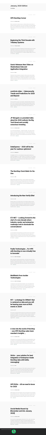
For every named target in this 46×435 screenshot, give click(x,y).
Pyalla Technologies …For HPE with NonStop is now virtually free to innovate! (23, 251)
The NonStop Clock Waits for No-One (22, 172)
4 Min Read (34, 272)
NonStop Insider (5, 429)
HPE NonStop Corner (18, 18)
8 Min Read (34, 14)
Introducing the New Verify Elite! (22, 196)
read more (12, 29)
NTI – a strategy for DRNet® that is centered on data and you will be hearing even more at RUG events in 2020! (22, 303)
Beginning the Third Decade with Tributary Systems (22, 41)
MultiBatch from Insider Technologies (19, 276)
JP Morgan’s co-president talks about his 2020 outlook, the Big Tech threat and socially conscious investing (22, 121)
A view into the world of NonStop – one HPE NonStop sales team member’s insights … (22, 331)
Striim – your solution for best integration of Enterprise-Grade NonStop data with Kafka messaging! (22, 358)
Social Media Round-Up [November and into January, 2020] (21, 411)
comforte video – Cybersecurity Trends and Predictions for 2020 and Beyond (22, 93)
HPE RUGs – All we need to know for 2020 (22, 385)
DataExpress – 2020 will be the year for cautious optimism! (21, 148)
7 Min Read (34, 143)
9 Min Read (34, 114)
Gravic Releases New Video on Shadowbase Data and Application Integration (21, 67)
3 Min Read (34, 192)
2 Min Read (34, 61)
